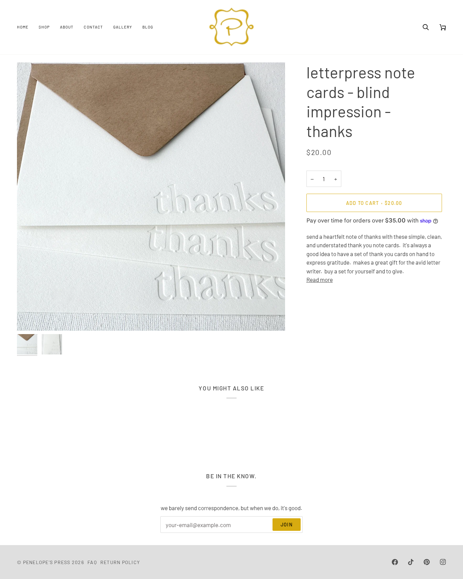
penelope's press (47, 562)
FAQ (92, 562)
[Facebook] (395, 562)
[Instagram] (443, 562)
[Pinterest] (427, 562)
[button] (44, 27)
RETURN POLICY (120, 562)
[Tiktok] (411, 562)
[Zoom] (30, 318)
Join (287, 524)
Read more (319, 279)
